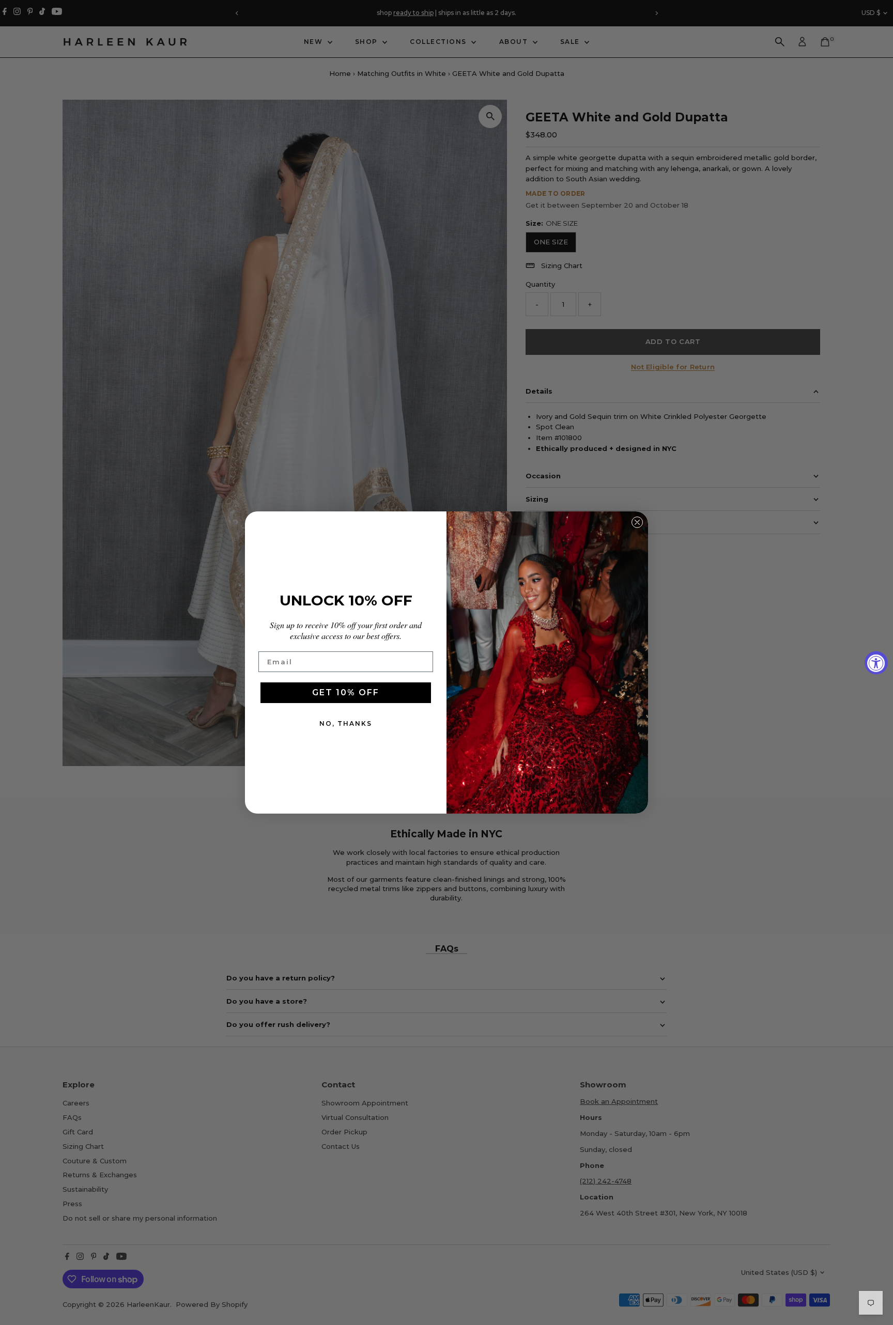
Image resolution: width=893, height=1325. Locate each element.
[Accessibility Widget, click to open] (876, 662)
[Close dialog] (637, 522)
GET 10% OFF (345, 692)
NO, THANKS (345, 723)
